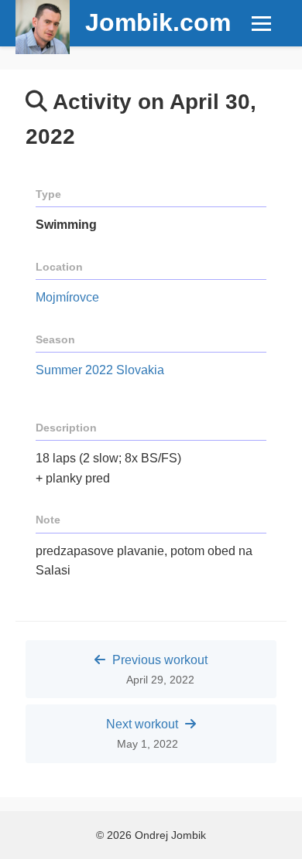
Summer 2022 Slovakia (100, 370)
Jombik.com (158, 22)
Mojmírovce (67, 297)
